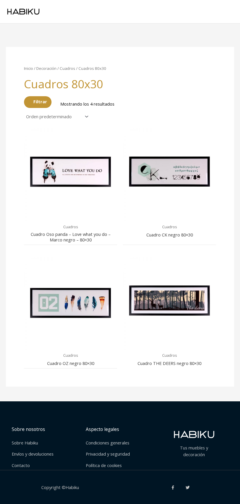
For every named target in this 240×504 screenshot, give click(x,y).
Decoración (46, 68)
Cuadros (67, 68)
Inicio (28, 68)
